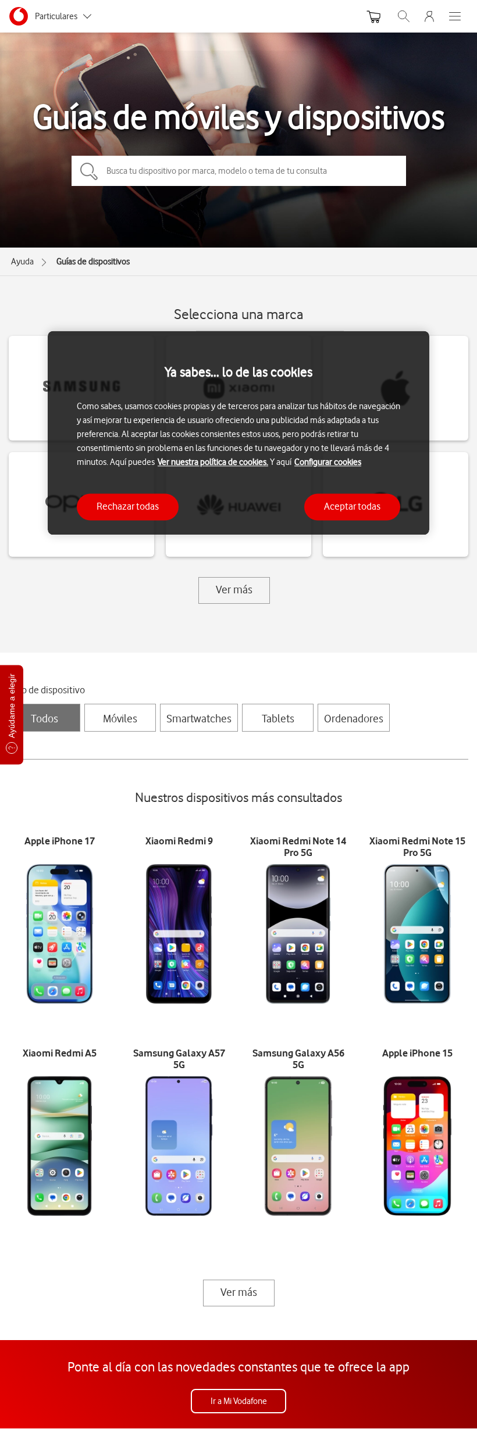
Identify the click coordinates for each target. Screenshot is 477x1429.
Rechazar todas (128, 507)
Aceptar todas (352, 507)
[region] (238, 433)
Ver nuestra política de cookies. (213, 462)
